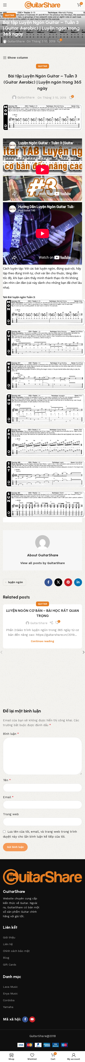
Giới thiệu (9, 937)
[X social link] (58, 582)
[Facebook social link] (48, 582)
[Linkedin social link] (78, 582)
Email (8, 797)
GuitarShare (16, 41)
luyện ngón (15, 582)
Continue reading (42, 641)
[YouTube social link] (32, 1019)
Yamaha (8, 1007)
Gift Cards (9, 964)
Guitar (9, 15)
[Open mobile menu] (5, 5)
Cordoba (8, 1000)
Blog (6, 957)
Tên (7, 780)
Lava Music (10, 986)
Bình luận (11, 734)
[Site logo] (42, 5)
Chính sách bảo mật (16, 950)
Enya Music (10, 993)
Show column (18, 57)
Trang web (11, 814)
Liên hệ (8, 944)
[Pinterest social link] (68, 582)
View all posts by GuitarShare (42, 563)
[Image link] (42, 876)
